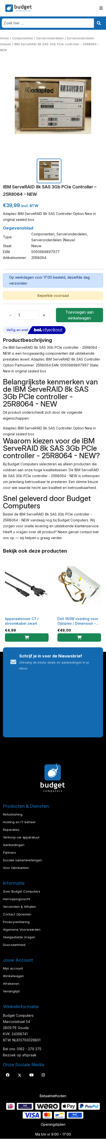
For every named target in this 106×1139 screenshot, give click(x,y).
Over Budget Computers (21, 891)
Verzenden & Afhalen (19, 907)
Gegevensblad (18, 228)
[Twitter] (19, 1075)
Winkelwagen (13, 976)
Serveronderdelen (50, 38)
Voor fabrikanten (16, 868)
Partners (9, 852)
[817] (79, 637)
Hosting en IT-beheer (19, 822)
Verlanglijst (11, 991)
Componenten (22, 38)
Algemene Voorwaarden (21, 929)
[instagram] (43, 1075)
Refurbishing (12, 814)
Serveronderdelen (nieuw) (53, 240)
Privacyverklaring (16, 922)
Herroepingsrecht (16, 899)
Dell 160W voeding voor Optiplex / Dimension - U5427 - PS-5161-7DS (77, 623)
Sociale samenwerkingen (22, 860)
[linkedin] (31, 1075)
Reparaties (11, 830)
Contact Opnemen (17, 914)
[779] (27, 637)
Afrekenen (11, 984)
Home (4, 38)
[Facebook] (7, 1075)
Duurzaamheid (14, 945)
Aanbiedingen (13, 845)
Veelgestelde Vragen (19, 937)
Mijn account (13, 968)
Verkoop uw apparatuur (21, 837)
